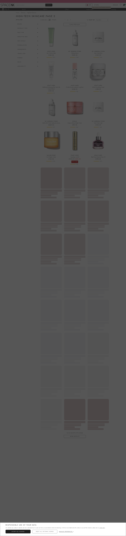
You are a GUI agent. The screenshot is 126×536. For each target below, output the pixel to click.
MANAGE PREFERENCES (66, 531)
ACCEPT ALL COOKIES (18, 531)
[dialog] (63, 529)
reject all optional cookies (45, 531)
